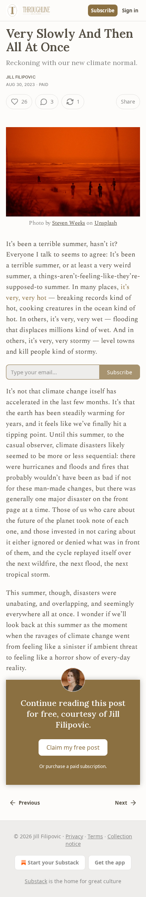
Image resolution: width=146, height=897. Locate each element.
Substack (36, 881)
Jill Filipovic (21, 77)
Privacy (74, 836)
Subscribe (103, 10)
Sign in (130, 10)
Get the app (110, 862)
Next (121, 802)
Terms (95, 836)
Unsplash (105, 223)
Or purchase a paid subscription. (73, 766)
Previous (29, 802)
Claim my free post (73, 747)
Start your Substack (53, 862)
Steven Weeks (68, 223)
